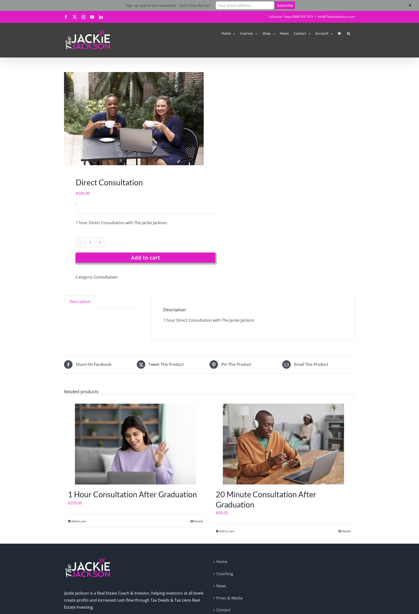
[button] (348, 33)
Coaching (224, 573)
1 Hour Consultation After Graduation (132, 494)
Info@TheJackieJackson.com (336, 17)
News (221, 586)
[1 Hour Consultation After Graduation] (135, 444)
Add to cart (145, 257)
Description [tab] (80, 301)
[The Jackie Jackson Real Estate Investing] (134, 118)
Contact (223, 610)
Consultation (106, 277)
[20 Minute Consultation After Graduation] (283, 444)
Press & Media (229, 598)
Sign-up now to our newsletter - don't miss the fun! (168, 5)
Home (221, 561)
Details (198, 521)
